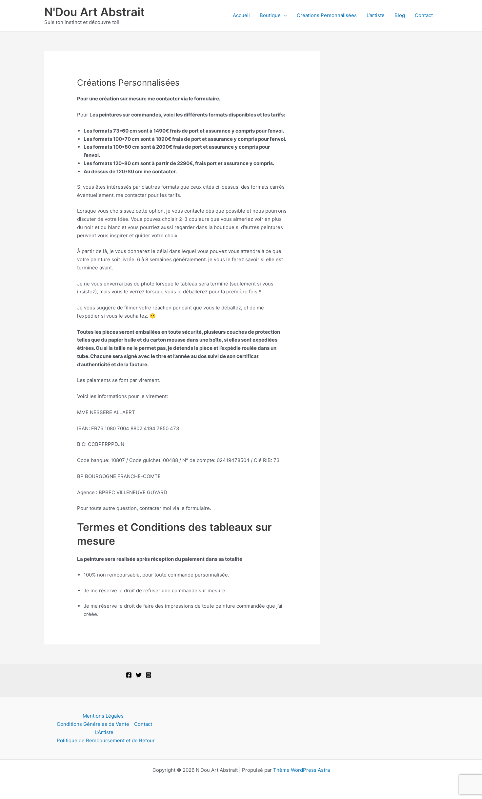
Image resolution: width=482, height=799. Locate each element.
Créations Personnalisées (327, 15)
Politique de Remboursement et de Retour (106, 740)
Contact (424, 15)
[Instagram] (148, 675)
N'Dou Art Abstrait (94, 12)
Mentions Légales (103, 716)
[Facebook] (129, 675)
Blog (399, 15)
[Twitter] (139, 675)
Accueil (241, 15)
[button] (284, 15)
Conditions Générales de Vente (93, 724)
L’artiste (376, 15)
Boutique (270, 15)
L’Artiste (104, 732)
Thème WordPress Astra (301, 770)
